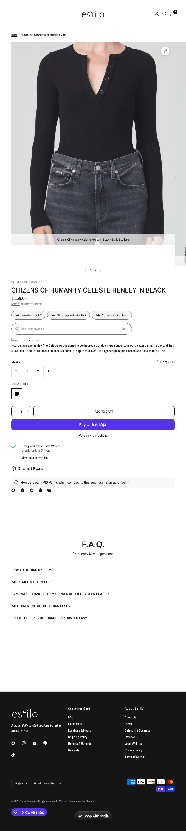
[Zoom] (165, 51)
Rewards (73, 750)
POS (60, 801)
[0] (171, 14)
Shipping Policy (77, 737)
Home (14, 35)
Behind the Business (137, 730)
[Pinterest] (32, 490)
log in (125, 482)
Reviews (130, 737)
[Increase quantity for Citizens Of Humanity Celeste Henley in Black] (27, 411)
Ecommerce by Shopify (81, 801)
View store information (35, 458)
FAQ (71, 717)
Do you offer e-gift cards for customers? (49, 617)
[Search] (164, 14)
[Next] (100, 270)
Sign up (111, 482)
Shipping (15, 304)
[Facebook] (14, 490)
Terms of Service (135, 756)
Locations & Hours (79, 730)
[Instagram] (27, 743)
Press (128, 723)
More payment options (93, 435)
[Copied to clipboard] (50, 490)
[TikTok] (16, 755)
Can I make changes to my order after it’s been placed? (60, 593)
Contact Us (75, 723)
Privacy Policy (133, 750)
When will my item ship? (32, 581)
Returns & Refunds (79, 743)
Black (16, 393)
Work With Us (133, 743)
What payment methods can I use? (40, 605)
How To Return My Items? (33, 569)
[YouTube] (38, 744)
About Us (130, 717)
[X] (23, 490)
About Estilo (134, 708)
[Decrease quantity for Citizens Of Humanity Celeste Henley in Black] (15, 411)
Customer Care (79, 708)
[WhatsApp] (41, 490)
